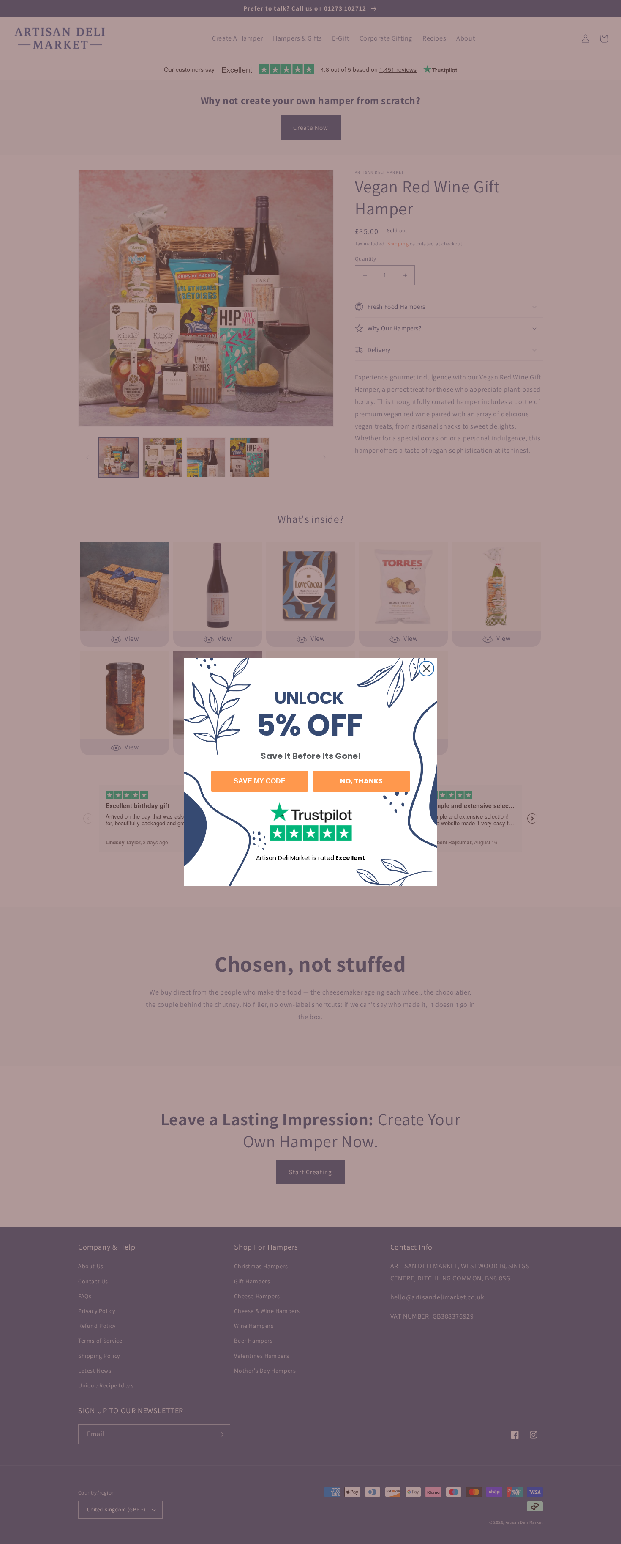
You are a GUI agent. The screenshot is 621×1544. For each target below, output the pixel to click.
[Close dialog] (426, 668)
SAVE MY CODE (260, 781)
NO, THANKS (361, 781)
